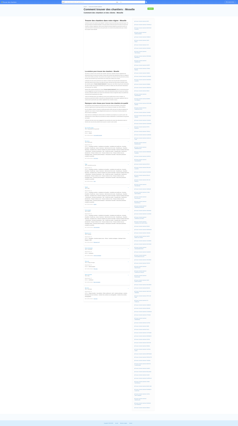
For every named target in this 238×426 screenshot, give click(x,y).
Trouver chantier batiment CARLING (142, 233)
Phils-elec (96, 268)
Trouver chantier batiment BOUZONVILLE (140, 202)
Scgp (95, 181)
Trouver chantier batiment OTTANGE (143, 315)
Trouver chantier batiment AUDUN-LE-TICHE (143, 138)
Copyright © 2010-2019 (108, 423)
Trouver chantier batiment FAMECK (142, 73)
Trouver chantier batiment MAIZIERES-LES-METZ (143, 80)
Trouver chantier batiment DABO (142, 326)
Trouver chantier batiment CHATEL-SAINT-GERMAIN (142, 394)
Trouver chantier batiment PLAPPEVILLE (143, 378)
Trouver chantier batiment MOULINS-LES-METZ (143, 168)
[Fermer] (233, 408)
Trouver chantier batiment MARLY (142, 90)
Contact (130, 423)
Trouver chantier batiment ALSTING (142, 322)
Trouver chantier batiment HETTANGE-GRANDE (143, 116)
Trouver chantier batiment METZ (142, 21)
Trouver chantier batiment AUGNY (142, 375)
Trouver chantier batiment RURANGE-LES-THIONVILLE (143, 404)
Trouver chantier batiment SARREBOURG (140, 61)
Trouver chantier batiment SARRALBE (143, 189)
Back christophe (97, 282)
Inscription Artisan (230, 2)
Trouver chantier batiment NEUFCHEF (143, 342)
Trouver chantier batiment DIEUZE (142, 226)
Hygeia (95, 204)
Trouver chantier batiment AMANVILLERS (140, 399)
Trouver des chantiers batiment (95, 6)
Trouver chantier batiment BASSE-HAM (143, 386)
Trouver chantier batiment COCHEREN (143, 240)
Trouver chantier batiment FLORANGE (143, 76)
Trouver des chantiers (9, 2)
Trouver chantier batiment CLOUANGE (143, 213)
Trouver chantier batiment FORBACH (143, 37)
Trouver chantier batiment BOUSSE (142, 288)
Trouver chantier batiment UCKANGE (143, 120)
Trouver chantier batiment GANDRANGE (140, 319)
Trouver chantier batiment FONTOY (142, 263)
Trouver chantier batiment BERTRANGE (143, 353)
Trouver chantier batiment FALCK (142, 329)
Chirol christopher (97, 255)
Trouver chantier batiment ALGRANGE (143, 134)
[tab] (107, 128)
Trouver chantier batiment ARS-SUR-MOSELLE (142, 180)
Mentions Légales (123, 423)
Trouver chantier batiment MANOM (142, 308)
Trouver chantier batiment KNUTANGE (143, 244)
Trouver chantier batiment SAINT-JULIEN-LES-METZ (142, 281)
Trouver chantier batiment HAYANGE (143, 48)
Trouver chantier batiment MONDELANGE (140, 143)
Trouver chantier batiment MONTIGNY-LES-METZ (143, 28)
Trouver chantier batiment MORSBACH (143, 336)
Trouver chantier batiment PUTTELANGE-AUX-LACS (140, 256)
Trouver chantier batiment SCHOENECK (143, 311)
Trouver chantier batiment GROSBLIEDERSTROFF (140, 248)
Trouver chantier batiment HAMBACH (143, 305)
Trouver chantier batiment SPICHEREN (143, 259)
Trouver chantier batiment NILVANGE (143, 172)
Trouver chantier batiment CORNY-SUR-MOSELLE (142, 382)
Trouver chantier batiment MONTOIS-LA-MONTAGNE (143, 364)
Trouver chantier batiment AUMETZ (142, 368)
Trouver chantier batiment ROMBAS (142, 84)
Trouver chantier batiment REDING (142, 346)
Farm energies (97, 227)
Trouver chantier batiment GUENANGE (143, 123)
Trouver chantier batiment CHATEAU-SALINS (143, 350)
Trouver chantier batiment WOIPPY (142, 65)
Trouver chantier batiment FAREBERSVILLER (140, 148)
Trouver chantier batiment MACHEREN (143, 284)
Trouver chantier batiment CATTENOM (143, 332)
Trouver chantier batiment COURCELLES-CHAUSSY (140, 271)
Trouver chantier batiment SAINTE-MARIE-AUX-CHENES (142, 237)
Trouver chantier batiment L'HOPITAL (143, 156)
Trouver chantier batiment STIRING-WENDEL (142, 69)
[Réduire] (231, 408)
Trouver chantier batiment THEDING (142, 360)
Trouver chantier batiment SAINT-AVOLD (142, 41)
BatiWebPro (226, 419)
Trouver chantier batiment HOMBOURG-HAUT (140, 108)
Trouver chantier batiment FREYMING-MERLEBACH (143, 56)
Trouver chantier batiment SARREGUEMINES (140, 33)
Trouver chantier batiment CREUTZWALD (140, 52)
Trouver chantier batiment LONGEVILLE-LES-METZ (140, 218)
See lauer (95, 298)
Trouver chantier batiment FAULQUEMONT (140, 160)
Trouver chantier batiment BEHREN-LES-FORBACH (142, 99)
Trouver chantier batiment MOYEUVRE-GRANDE (143, 104)
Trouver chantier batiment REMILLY (142, 407)
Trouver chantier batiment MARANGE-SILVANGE (143, 152)
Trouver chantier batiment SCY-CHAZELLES (141, 301)
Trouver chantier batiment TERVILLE (142, 131)
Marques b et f (97, 242)
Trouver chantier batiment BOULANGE (143, 371)
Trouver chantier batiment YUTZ (142, 44)
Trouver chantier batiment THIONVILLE (143, 24)
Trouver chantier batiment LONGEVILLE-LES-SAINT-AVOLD (141, 222)
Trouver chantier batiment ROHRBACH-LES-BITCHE (143, 390)
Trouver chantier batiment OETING (142, 339)
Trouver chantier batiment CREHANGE (143, 210)
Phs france (96, 158)
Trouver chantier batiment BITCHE (142, 164)
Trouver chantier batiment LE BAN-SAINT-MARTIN (142, 193)
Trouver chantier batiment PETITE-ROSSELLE (142, 127)
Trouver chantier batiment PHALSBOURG (140, 185)
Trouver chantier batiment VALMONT (143, 252)
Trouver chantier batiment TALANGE (142, 112)
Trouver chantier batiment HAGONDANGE (140, 95)
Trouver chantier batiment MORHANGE (143, 229)
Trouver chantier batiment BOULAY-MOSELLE (142, 176)
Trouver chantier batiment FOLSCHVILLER (140, 197)
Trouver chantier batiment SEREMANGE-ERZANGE (140, 206)
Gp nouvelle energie (98, 135)
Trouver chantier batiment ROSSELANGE (140, 276)
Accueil (85, 6)
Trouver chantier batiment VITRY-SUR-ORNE (143, 296)
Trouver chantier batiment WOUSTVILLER (140, 267)
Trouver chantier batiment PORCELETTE (143, 357)
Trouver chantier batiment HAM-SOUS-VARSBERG (143, 292)
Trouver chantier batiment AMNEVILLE (143, 87)
